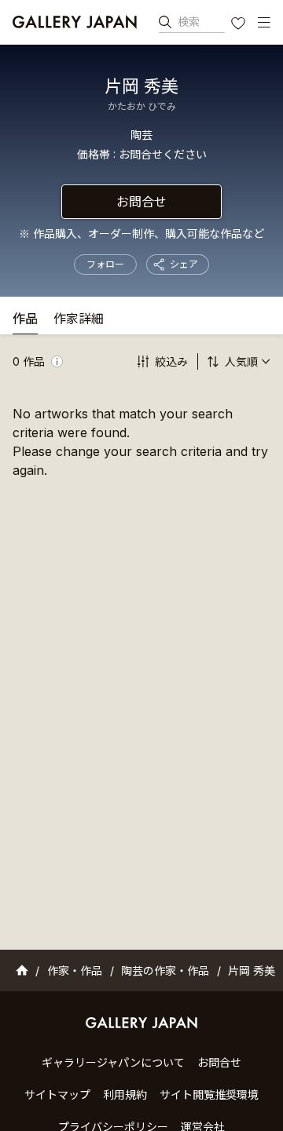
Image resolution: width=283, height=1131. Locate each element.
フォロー (105, 264)
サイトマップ (57, 1094)
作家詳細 (78, 319)
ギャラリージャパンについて (113, 1062)
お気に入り (239, 25)
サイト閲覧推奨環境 (209, 1094)
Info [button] (57, 361)
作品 (25, 319)
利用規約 (125, 1094)
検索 (189, 21)
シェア (184, 264)
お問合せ (141, 202)
